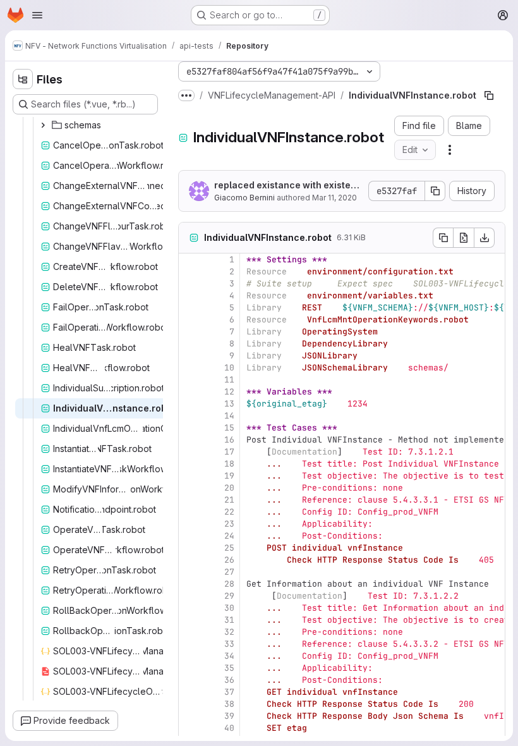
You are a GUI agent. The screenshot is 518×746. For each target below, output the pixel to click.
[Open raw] (464, 238)
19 (229, 475)
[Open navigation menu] (37, 15)
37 (229, 692)
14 (229, 415)
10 (229, 367)
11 (229, 379)
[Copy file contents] (443, 238)
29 (229, 595)
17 (229, 451)
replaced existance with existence (288, 186)
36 (229, 680)
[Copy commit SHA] (435, 191)
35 (229, 668)
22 (229, 511)
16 (229, 439)
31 (229, 620)
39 (229, 716)
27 (229, 571)
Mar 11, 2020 (334, 197)
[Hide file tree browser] (23, 79)
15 (229, 427)
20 (229, 487)
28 (229, 583)
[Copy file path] (489, 95)
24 (229, 535)
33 (229, 644)
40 (229, 728)
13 (229, 403)
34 (229, 656)
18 (229, 463)
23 (229, 523)
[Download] (484, 238)
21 (229, 499)
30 (229, 607)
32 (229, 632)
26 (229, 559)
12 (229, 391)
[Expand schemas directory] (43, 125)
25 (229, 547)
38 (229, 704)
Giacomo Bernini (244, 197)
